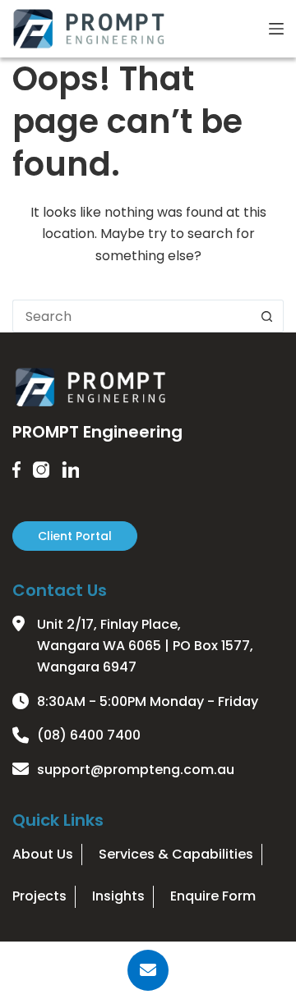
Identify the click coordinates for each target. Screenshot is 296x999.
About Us (42, 854)
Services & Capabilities (176, 854)
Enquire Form (213, 896)
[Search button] (267, 316)
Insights (118, 896)
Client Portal (75, 536)
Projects (39, 896)
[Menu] (276, 28)
